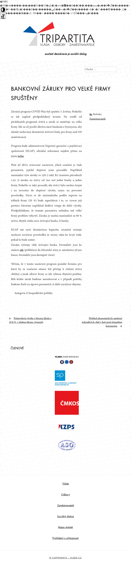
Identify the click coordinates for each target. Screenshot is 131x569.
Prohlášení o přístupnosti (65, 538)
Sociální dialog (65, 516)
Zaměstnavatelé (97, 119)
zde (22, 250)
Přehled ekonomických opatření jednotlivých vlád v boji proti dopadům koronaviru (102, 322)
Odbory (65, 494)
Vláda (65, 483)
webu (21, 156)
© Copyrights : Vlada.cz (65, 558)
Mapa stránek (65, 527)
